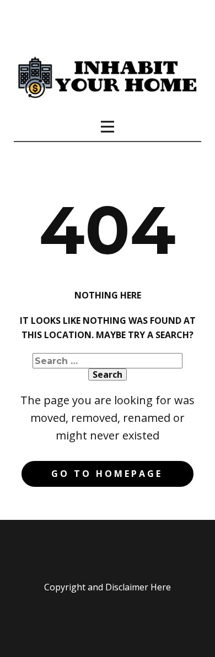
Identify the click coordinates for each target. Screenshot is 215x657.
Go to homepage (107, 474)
